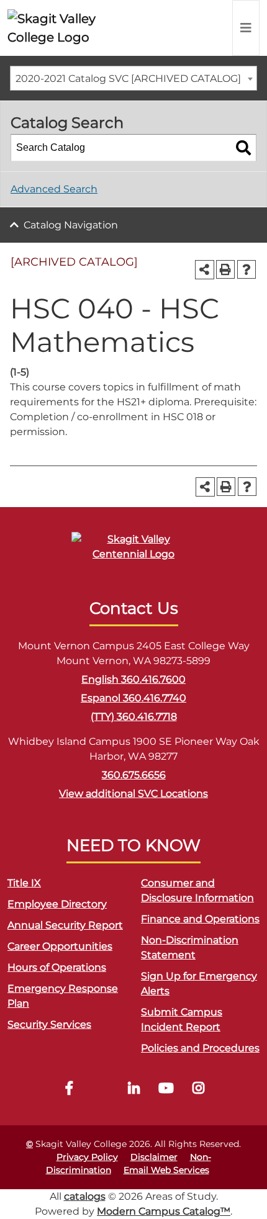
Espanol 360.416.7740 (133, 698)
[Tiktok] (101, 1089)
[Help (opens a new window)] (246, 269)
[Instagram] (198, 1089)
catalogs (85, 1196)
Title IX (24, 883)
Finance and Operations (200, 919)
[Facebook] (69, 1089)
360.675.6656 (134, 775)
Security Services (49, 1024)
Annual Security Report (65, 925)
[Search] (243, 147)
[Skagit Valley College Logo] (61, 28)
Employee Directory (57, 904)
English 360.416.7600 (133, 679)
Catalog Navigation (71, 225)
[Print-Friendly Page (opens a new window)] (225, 269)
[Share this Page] (204, 269)
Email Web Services (166, 1170)
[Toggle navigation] (246, 28)
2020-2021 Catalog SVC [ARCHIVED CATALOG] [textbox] (128, 78)
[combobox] (133, 78)
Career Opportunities (59, 946)
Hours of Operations (56, 967)
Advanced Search (54, 189)
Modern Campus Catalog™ (163, 1211)
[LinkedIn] (133, 1089)
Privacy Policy (87, 1157)
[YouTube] (166, 1089)
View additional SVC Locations (133, 793)
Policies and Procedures (200, 1048)
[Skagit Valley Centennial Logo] (133, 552)
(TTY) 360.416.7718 (134, 716)
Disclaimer (154, 1157)
